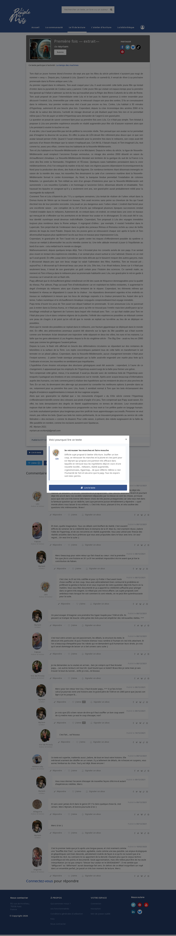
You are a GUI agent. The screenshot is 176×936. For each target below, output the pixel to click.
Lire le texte (89, 487)
